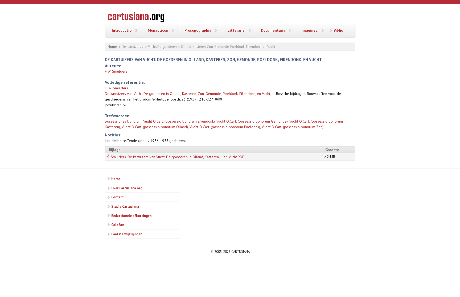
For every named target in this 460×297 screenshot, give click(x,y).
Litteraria (236, 30)
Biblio (338, 30)
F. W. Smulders (116, 88)
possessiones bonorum (123, 121)
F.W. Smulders (116, 71)
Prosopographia (197, 30)
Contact (117, 197)
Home (112, 46)
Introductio (122, 30)
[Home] (136, 18)
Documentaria (273, 30)
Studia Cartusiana (125, 206)
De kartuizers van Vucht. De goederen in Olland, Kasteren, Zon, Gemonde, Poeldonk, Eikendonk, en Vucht (187, 93)
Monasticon (158, 30)
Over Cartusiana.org (126, 188)
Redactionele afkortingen (131, 216)
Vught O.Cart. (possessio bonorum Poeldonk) (225, 126)
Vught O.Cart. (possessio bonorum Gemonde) (252, 121)
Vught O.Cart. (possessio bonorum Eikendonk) (179, 121)
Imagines (309, 30)
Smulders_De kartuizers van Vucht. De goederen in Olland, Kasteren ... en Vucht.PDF (177, 156)
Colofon (117, 225)
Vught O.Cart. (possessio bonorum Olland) (155, 126)
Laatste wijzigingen (126, 234)
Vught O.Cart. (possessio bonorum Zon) (292, 126)
